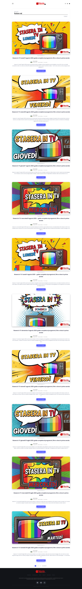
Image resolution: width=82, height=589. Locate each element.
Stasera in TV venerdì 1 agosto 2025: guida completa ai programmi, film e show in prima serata (41, 386)
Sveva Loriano (35, 61)
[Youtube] (69, 3)
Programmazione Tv (41, 55)
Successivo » (44, 565)
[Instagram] (67, 3)
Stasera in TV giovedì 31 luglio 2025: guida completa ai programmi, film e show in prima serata (41, 440)
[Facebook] (65, 3)
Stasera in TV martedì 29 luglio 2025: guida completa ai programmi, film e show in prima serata (41, 548)
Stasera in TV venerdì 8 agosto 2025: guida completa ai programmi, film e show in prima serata (41, 112)
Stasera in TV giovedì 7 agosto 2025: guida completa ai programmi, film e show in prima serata (41, 166)
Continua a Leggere (41, 70)
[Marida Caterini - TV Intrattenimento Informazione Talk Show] (41, 3)
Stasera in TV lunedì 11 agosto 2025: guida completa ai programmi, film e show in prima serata (41, 58)
